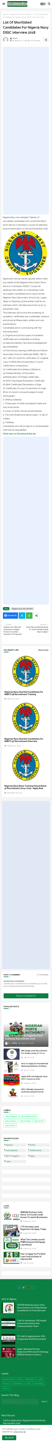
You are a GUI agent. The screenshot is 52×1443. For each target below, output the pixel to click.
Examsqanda (11, 1150)
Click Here (30, 986)
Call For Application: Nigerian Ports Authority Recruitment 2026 (24, 1421)
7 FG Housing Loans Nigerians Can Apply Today (33, 1228)
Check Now (18, 1432)
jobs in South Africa (29, 1116)
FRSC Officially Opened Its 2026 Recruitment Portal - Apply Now (33, 1091)
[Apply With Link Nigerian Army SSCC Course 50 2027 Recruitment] (12, 1079)
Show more (43, 650)
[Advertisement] (26, 130)
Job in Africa (10, 1126)
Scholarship (18, 1384)
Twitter (22, 615)
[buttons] (19, 1287)
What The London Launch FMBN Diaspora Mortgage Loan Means (32, 1242)
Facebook (12, 615)
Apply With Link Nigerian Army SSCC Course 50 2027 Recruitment (34, 1079)
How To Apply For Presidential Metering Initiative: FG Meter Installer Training (34, 1066)
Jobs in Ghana (25, 1121)
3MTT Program (12, 1156)
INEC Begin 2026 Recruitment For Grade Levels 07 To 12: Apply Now (34, 1053)
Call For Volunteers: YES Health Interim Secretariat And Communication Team (31, 1323)
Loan (40, 1379)
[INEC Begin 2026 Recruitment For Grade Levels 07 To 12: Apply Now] (12, 1054)
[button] (43, 4)
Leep (8, 1161)
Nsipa (32, 1156)
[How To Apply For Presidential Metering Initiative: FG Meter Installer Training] (12, 1067)
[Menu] (3, 4)
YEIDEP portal (35, 1150)
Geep (28, 1384)
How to (6, 1388)
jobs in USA (39, 1121)
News (20, 1379)
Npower (9, 1145)
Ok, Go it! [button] (9, 1438)
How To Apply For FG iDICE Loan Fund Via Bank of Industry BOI (32, 1256)
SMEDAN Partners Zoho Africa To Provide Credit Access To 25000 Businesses (33, 1214)
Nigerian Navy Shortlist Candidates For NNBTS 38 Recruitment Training (23, 693)
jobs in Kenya (10, 1121)
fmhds (32, 1145)
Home (5, 14)
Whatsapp (29, 615)
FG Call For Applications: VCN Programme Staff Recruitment (31, 1337)
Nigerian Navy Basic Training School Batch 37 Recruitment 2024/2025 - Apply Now (25, 787)
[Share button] (36, 615)
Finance (6, 1384)
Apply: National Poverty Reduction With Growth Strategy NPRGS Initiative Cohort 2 (33, 1352)
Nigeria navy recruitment (20, 14)
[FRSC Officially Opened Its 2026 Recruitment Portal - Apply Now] (12, 1092)
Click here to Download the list (19, 433)
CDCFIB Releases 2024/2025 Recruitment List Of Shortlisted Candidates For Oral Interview (32, 1308)
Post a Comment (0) (26, 996)
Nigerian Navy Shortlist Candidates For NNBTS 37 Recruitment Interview (23, 740)
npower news (8, 1379)
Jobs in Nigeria (11, 1116)
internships (39, 1384)
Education (30, 1379)
